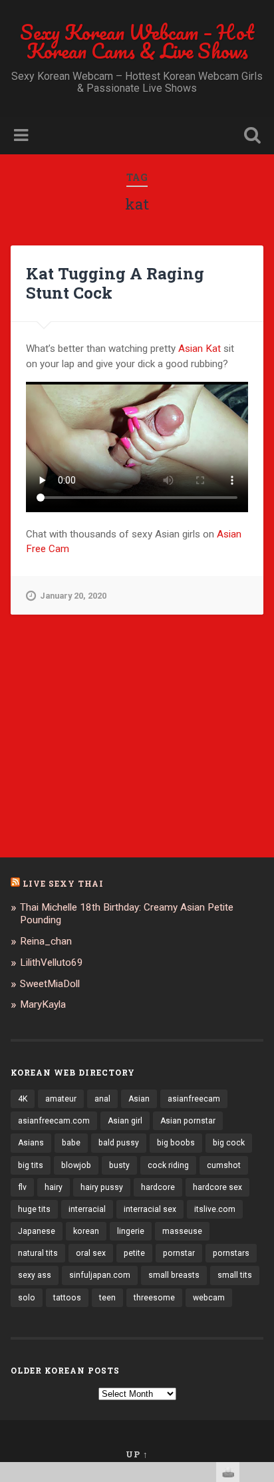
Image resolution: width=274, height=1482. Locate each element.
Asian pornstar (187, 1120)
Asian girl (125, 1120)
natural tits (38, 1253)
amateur (60, 1099)
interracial (87, 1209)
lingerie (130, 1231)
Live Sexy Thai (63, 883)
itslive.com (214, 1209)
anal (102, 1099)
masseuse (182, 1231)
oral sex (91, 1253)
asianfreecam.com (54, 1120)
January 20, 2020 (73, 596)
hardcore (158, 1187)
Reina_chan (46, 941)
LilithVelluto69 (51, 962)
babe (71, 1142)
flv (22, 1187)
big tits (30, 1165)
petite (134, 1253)
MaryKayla (43, 1004)
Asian (190, 349)
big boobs (176, 1142)
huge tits (34, 1209)
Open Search (249, 136)
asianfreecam (194, 1099)
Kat (213, 349)
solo (26, 1297)
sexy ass (34, 1275)
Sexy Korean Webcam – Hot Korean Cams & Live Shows (137, 41)
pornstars (231, 1253)
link (262, 1274)
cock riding (168, 1165)
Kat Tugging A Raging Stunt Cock (115, 283)
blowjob (76, 1165)
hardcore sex (217, 1187)
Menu (22, 135)
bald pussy (118, 1142)
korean (86, 1231)
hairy (54, 1187)
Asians (31, 1142)
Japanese (36, 1231)
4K (22, 1099)
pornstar (179, 1253)
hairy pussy (101, 1187)
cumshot (224, 1165)
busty (119, 1165)
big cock (229, 1142)
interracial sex (150, 1209)
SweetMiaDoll (50, 984)
